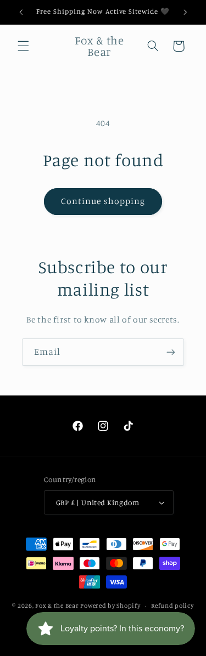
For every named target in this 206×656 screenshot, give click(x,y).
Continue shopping (103, 201)
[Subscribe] (170, 351)
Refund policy (172, 605)
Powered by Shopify (110, 605)
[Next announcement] (185, 12)
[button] (23, 46)
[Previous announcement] (21, 12)
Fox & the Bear (57, 605)
